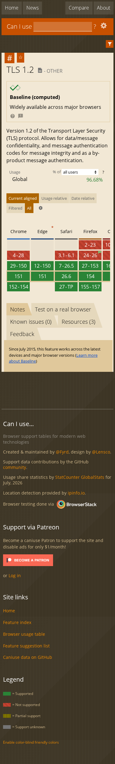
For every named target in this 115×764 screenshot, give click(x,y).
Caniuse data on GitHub (27, 657)
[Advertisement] (58, 389)
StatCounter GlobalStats (79, 477)
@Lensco (101, 452)
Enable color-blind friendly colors (31, 742)
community (14, 467)
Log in (15, 575)
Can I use (19, 26)
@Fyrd (62, 452)
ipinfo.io (76, 493)
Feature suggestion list (26, 646)
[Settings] (103, 27)
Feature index (17, 622)
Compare (79, 7)
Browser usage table (24, 634)
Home (11, 7)
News (32, 7)
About (103, 7)
